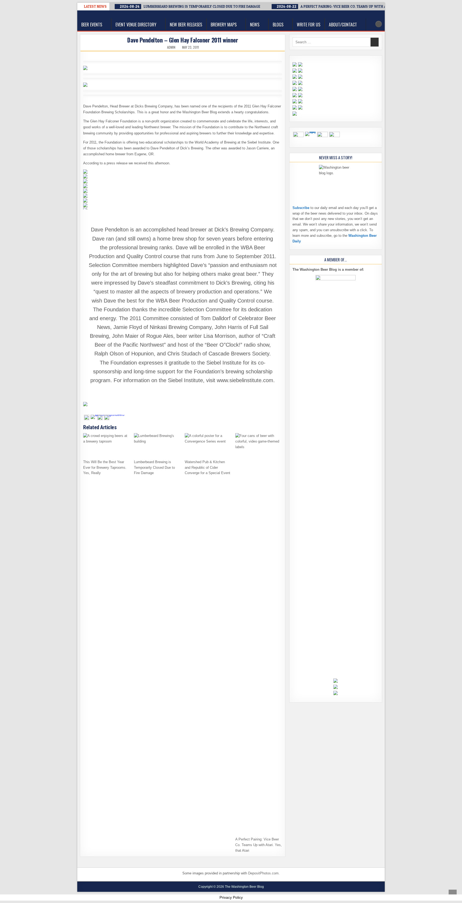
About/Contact (343, 24)
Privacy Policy (231, 897)
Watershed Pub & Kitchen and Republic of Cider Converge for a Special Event (207, 467)
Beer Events (91, 24)
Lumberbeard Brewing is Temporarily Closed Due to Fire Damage (154, 467)
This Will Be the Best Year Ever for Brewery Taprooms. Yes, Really (104, 467)
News (254, 24)
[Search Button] (378, 24)
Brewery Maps (224, 24)
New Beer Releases (186, 24)
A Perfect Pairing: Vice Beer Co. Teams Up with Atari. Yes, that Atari (258, 844)
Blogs (278, 24)
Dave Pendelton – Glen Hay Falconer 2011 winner (182, 40)
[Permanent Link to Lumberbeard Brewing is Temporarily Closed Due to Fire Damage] (157, 444)
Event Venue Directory (136, 24)
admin (171, 47)
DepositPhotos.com (263, 873)
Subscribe (300, 208)
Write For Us (308, 24)
